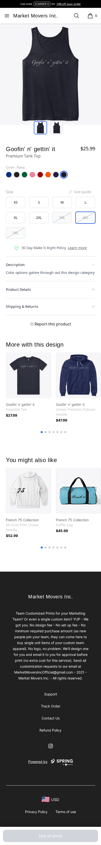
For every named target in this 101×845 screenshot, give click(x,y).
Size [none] (9, 192)
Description (15, 264)
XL (15, 217)
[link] (28, 375)
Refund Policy (50, 730)
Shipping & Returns (22, 306)
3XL (62, 217)
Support (50, 694)
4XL (85, 217)
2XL (39, 217)
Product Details (18, 289)
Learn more (77, 247)
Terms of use (65, 812)
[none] (79, 191)
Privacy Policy (36, 812)
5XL (15, 232)
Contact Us (51, 718)
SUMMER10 (42, 4)
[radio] (15, 202)
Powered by (38, 762)
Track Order (50, 706)
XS (16, 202)
